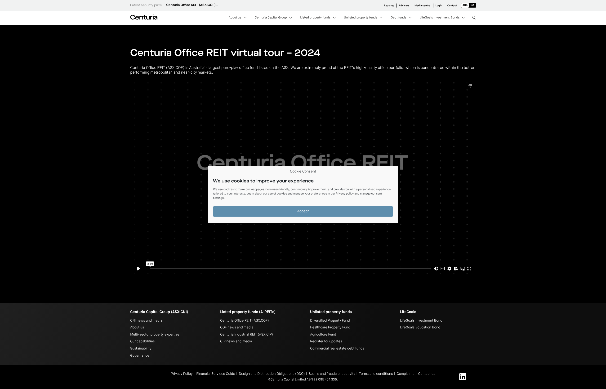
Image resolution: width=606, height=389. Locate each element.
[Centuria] (143, 17)
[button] (468, 5)
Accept (303, 211)
